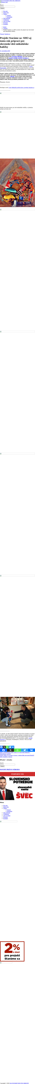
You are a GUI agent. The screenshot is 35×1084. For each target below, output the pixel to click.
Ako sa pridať (6, 21)
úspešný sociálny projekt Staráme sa (19, 58)
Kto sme (5, 11)
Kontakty (5, 24)
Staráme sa (7, 34)
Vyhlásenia (6, 20)
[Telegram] (10, 747)
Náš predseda (6, 18)
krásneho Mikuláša (17, 56)
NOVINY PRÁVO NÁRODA (10, 769)
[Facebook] (1, 747)
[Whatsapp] (7, 747)
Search (2, 5)
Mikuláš (12, 76)
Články (5, 14)
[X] (4, 747)
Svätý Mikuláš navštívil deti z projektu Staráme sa (21, 87)
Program (5, 22)
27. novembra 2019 (5, 51)
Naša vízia (6, 12)
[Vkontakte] (12, 747)
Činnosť (9, 15)
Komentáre (9, 17)
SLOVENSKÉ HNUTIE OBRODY (19, 1083)
